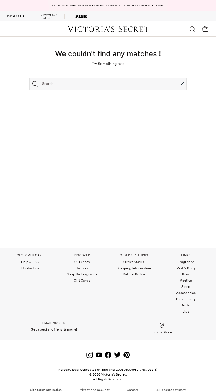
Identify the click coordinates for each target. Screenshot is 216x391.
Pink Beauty (186, 299)
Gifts (186, 305)
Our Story (82, 262)
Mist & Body (186, 268)
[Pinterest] (126, 353)
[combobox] (108, 84)
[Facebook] (108, 353)
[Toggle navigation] (11, 28)
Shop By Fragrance (82, 274)
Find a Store (162, 332)
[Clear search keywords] (182, 83)
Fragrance (185, 262)
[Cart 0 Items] (205, 29)
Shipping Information (134, 268)
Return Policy (134, 274)
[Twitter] (117, 353)
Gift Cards (82, 280)
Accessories (186, 293)
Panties (186, 280)
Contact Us (30, 268)
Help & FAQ (30, 262)
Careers (82, 268)
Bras (186, 274)
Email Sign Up (54, 323)
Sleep (185, 286)
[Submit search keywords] (35, 84)
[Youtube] (99, 353)
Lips (185, 311)
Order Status (133, 262)
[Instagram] (89, 353)
